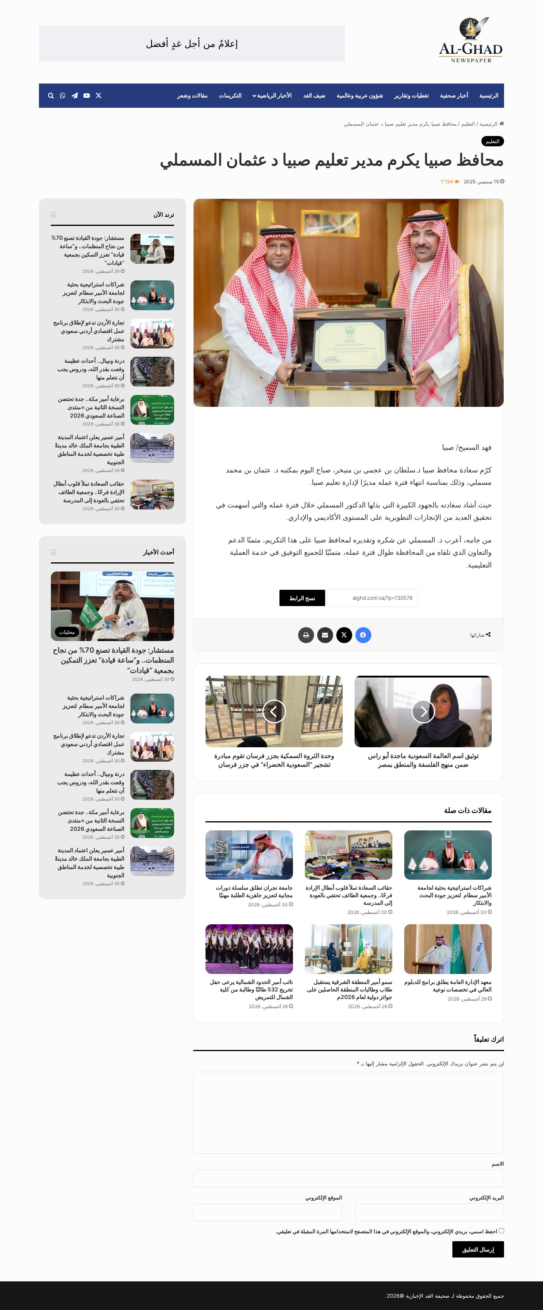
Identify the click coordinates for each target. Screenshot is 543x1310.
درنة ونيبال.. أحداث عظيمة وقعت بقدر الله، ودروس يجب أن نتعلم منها (90, 369)
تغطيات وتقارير (411, 95)
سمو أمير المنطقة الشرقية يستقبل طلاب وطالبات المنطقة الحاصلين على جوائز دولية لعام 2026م (349, 989)
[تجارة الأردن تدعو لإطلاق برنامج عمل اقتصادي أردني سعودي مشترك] (152, 333)
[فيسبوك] (363, 635)
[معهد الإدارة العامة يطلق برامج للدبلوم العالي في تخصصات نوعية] (448, 949)
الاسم (498, 1163)
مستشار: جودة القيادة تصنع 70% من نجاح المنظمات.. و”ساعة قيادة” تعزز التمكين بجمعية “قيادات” (113, 660)
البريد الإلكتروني (486, 1197)
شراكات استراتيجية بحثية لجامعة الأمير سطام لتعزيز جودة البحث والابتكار (454, 895)
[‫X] (344, 635)
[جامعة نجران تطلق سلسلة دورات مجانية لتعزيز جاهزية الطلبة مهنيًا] (249, 855)
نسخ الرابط (302, 598)
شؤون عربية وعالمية (360, 95)
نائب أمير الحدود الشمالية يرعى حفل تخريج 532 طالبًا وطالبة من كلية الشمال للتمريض (251, 989)
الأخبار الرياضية (274, 95)
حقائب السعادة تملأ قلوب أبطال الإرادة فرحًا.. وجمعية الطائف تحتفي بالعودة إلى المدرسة (349, 895)
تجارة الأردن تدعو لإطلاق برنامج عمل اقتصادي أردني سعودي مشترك (88, 330)
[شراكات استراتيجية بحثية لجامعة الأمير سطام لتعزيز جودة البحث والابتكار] (448, 855)
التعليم (468, 124)
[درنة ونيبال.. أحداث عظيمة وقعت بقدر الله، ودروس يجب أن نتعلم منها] (152, 372)
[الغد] (471, 40)
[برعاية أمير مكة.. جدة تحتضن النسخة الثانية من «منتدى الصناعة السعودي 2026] (152, 410)
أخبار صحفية (454, 95)
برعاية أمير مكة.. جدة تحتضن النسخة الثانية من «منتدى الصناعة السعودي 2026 (91, 407)
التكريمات (230, 95)
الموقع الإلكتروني (323, 1197)
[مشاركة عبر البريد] (325, 635)
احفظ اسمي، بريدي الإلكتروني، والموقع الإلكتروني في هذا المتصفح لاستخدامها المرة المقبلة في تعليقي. (386, 1231)
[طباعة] (306, 635)
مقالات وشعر (192, 95)
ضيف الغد (314, 95)
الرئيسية (488, 95)
